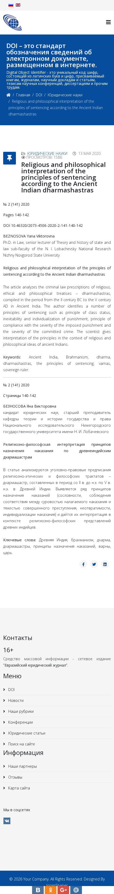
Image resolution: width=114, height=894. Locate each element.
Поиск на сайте (21, 743)
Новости (15, 700)
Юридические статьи (26, 733)
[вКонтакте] (6, 821)
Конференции (20, 722)
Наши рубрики (20, 711)
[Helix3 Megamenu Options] (108, 22)
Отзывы (14, 777)
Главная (23, 94)
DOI (39, 94)
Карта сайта (18, 788)
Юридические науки (65, 94)
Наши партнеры (22, 766)
